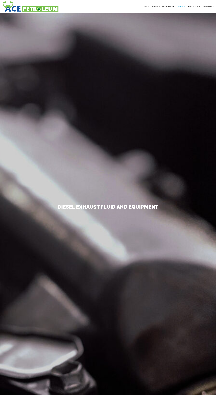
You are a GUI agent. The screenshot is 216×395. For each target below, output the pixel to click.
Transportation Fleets (193, 6)
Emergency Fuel (207, 6)
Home (146, 6)
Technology (155, 6)
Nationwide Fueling (168, 6)
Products (180, 6)
